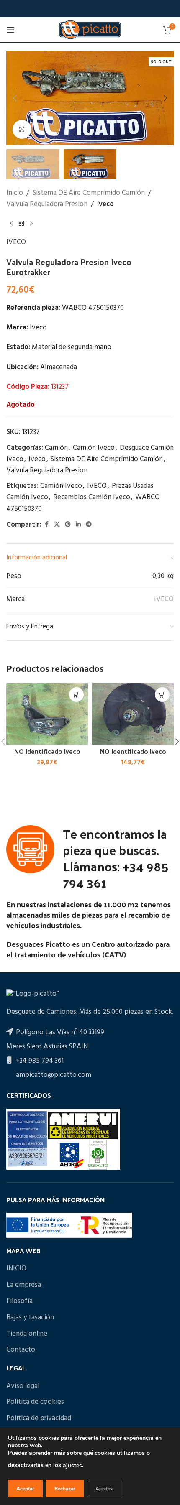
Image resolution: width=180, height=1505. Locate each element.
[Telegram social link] (88, 525)
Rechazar (64, 1488)
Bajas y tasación (30, 1318)
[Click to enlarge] (22, 129)
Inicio (14, 193)
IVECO (16, 242)
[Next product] (31, 223)
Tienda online (26, 1334)
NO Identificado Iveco (47, 751)
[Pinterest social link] (67, 525)
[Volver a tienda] (21, 223)
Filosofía (19, 1301)
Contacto (20, 1350)
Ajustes (104, 1488)
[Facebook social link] (46, 525)
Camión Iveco (94, 448)
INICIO (16, 1269)
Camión (56, 448)
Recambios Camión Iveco (91, 497)
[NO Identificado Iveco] (47, 713)
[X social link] (56, 525)
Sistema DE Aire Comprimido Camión (89, 193)
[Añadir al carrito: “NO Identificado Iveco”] (76, 694)
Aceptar (25, 1488)
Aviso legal (22, 1386)
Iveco (105, 204)
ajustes (72, 1465)
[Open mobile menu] (10, 29)
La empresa (23, 1285)
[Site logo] (90, 29)
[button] (14, 98)
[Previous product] (11, 223)
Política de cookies (35, 1402)
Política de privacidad (38, 1418)
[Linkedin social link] (78, 525)
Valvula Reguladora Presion (46, 204)
